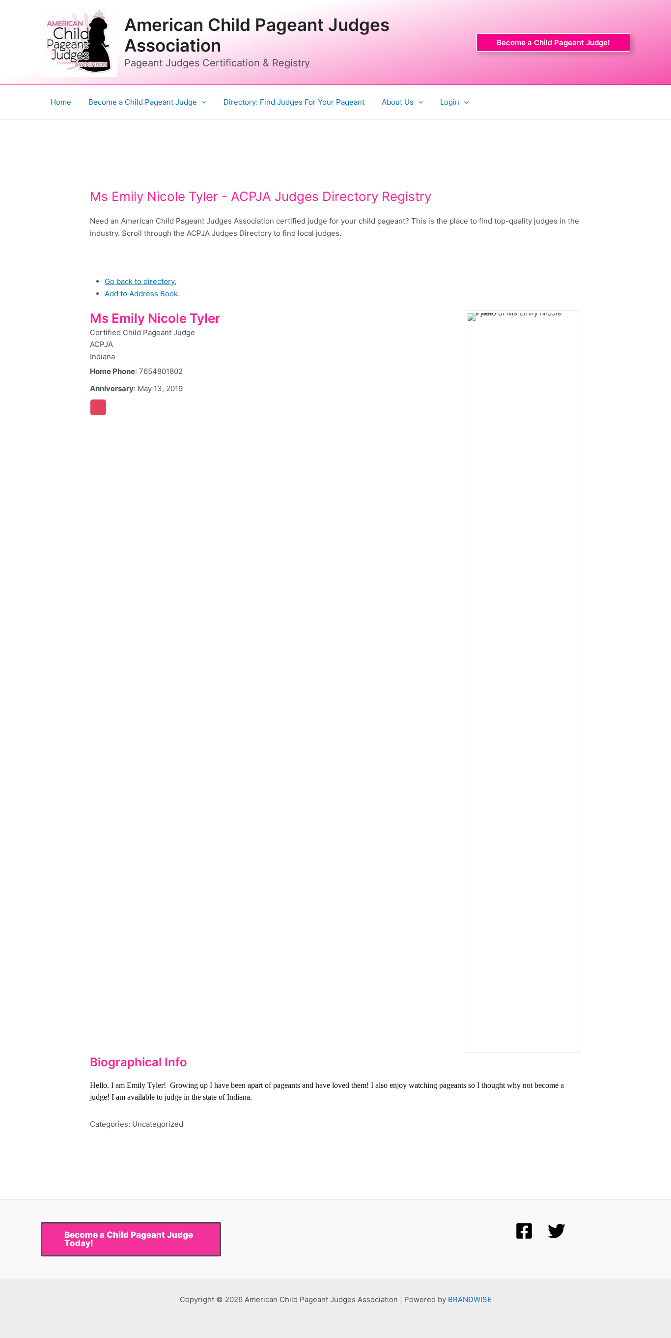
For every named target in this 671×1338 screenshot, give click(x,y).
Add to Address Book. (142, 293)
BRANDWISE (470, 1299)
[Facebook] (524, 1231)
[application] (201, 102)
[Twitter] (556, 1231)
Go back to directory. (140, 281)
